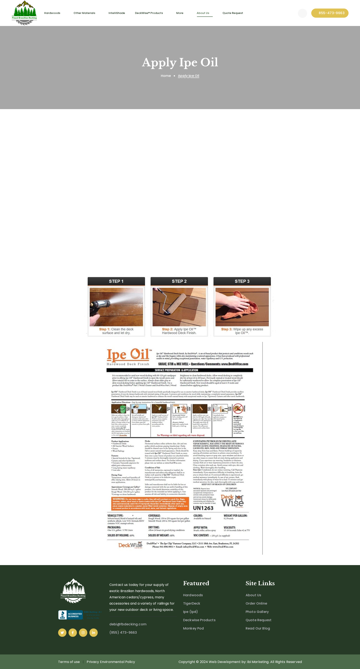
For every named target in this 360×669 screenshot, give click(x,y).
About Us (253, 595)
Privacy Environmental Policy (111, 661)
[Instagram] (83, 632)
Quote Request (258, 620)
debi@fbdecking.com (127, 624)
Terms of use (69, 661)
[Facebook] (73, 632)
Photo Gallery (257, 611)
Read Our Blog (258, 628)
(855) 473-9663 (123, 632)
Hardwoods (193, 595)
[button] (302, 13)
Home (166, 75)
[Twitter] (62, 632)
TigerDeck (191, 603)
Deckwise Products (199, 620)
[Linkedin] (93, 632)
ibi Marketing (258, 661)
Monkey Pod (193, 628)
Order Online (256, 603)
